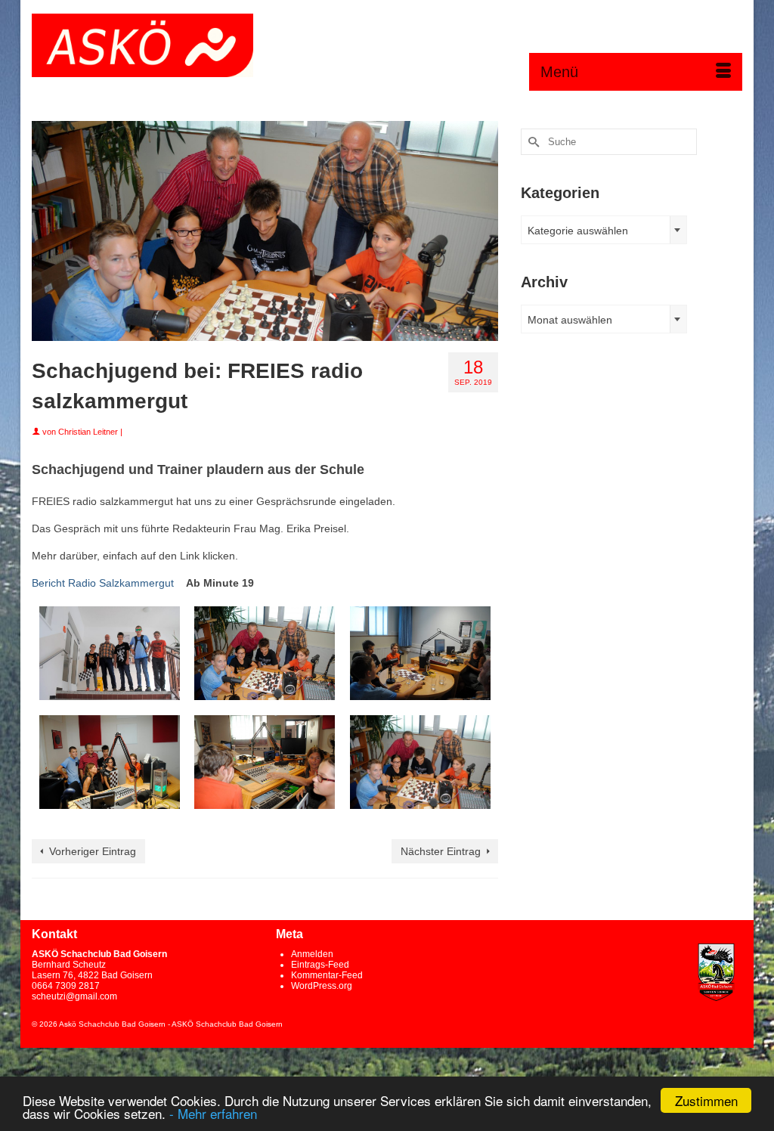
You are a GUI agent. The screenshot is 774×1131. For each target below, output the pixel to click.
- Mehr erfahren (213, 1113)
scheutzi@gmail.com (74, 996)
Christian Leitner (88, 431)
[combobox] (604, 229)
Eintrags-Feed (320, 964)
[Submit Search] (532, 142)
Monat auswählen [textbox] (570, 320)
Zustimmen (706, 1100)
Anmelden (312, 954)
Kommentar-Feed (327, 975)
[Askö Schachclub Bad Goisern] (142, 45)
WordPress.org (321, 986)
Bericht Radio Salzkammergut (103, 583)
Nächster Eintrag (441, 851)
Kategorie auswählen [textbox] (578, 231)
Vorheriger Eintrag (92, 851)
